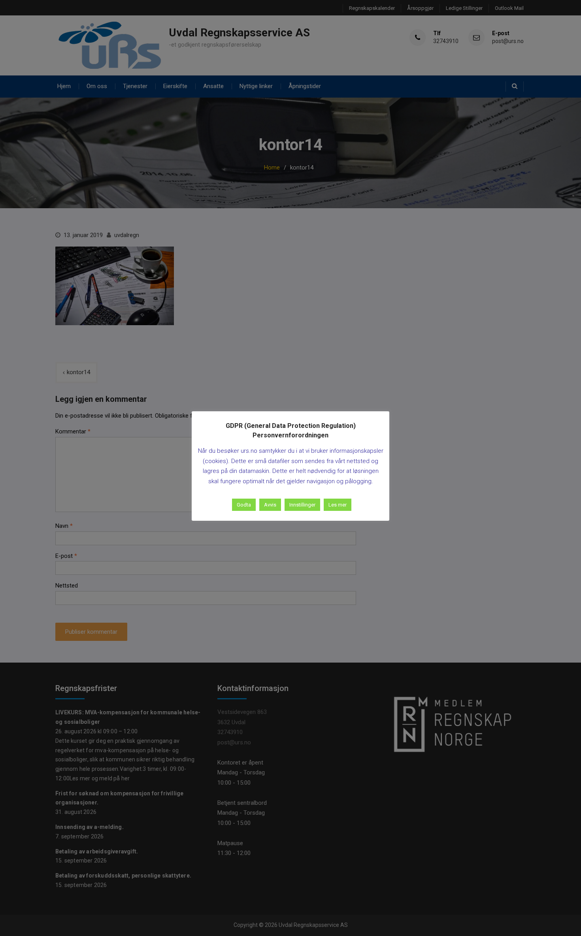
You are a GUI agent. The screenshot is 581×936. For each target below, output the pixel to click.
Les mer (337, 505)
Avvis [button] (270, 505)
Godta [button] (244, 505)
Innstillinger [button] (302, 505)
